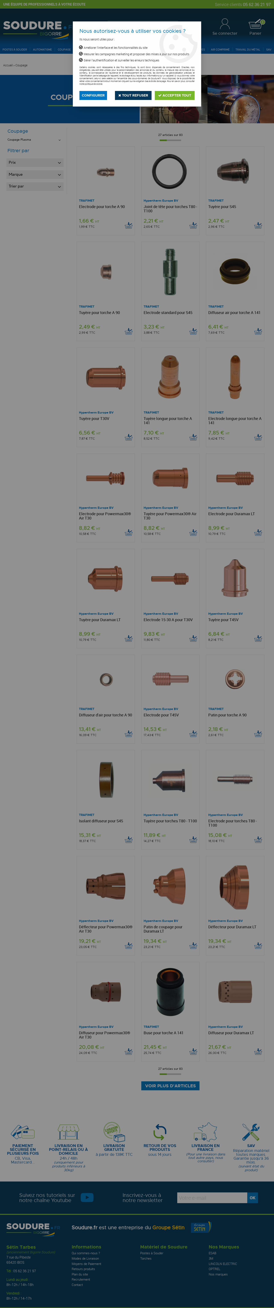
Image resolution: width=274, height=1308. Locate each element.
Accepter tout (176, 95)
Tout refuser (134, 95)
